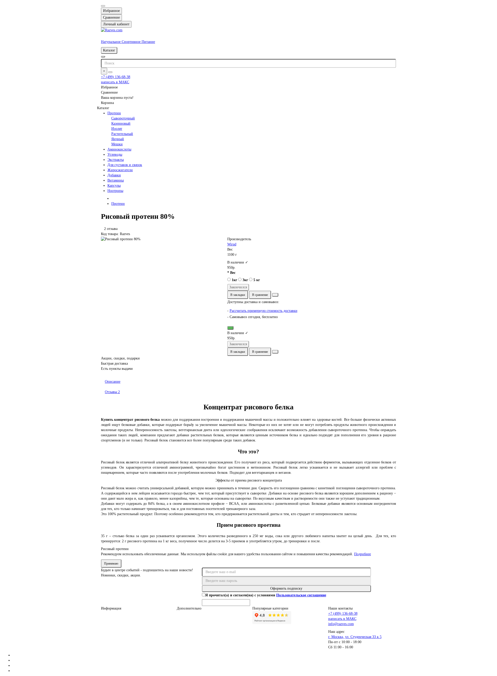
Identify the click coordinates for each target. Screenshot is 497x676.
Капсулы (114, 185)
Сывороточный (123, 118)
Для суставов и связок (124, 165)
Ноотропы (115, 191)
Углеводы (114, 154)
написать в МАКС (115, 82)
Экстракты (115, 160)
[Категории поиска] (103, 56)
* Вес (231, 273)
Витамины (115, 180)
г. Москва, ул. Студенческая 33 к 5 (355, 637)
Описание (112, 382)
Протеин (114, 113)
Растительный (122, 134)
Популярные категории (270, 608)
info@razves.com (341, 624)
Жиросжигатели (120, 170)
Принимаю (111, 563)
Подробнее (362, 554)
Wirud (231, 244)
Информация (111, 608)
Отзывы (112, 392)
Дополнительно (189, 608)
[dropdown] (103, 6)
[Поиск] (110, 72)
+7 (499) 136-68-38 (115, 77)
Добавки (114, 175)
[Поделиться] (275, 295)
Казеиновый (120, 123)
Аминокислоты (119, 149)
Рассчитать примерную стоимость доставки (263, 311)
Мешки (117, 144)
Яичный (117, 139)
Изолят (116, 129)
